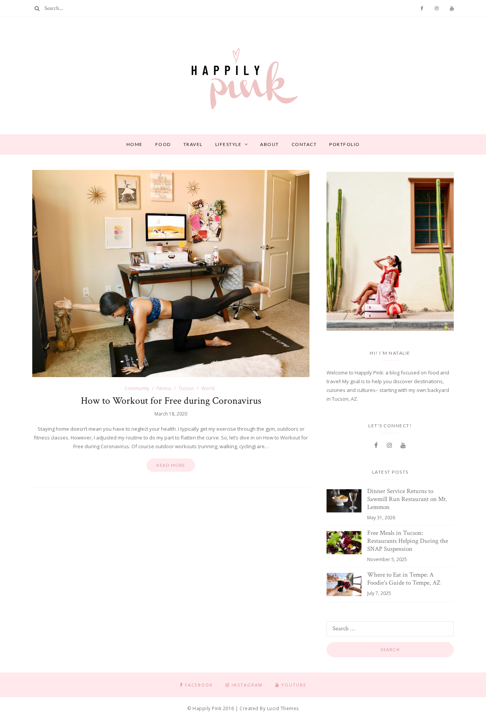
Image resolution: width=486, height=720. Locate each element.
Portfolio (344, 144)
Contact (304, 144)
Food (163, 144)
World (208, 388)
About (269, 144)
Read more (170, 465)
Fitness (163, 388)
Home (134, 144)
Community (137, 388)
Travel (193, 144)
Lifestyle (228, 144)
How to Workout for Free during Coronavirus (171, 400)
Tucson (186, 388)
